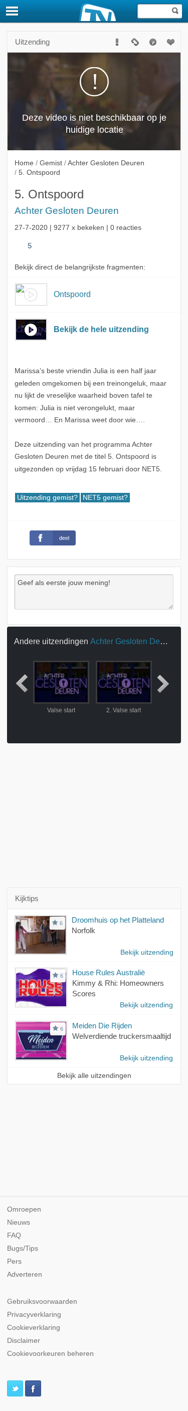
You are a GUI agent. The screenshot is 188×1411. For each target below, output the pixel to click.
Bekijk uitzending (146, 952)
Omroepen (24, 1209)
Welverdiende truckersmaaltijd (121, 1036)
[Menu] (12, 11)
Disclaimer (23, 1340)
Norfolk (83, 930)
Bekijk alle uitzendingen (94, 1075)
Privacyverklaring (34, 1314)
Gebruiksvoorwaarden (42, 1301)
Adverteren (24, 1274)
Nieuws (18, 1222)
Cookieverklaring (33, 1327)
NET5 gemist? (105, 497)
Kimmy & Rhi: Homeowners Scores (118, 988)
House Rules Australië (108, 972)
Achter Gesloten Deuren (67, 210)
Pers (14, 1261)
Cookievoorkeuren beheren (50, 1353)
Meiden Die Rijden (102, 1025)
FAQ (14, 1235)
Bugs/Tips (22, 1248)
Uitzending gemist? (47, 497)
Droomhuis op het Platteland (118, 920)
